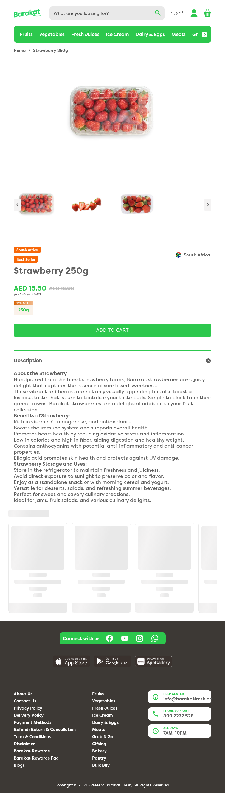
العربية (177, 13)
